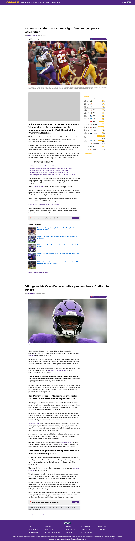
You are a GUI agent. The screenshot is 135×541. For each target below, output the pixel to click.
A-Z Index (69, 532)
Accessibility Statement (52, 532)
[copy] (38, 39)
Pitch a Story (49, 529)
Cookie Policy (102, 529)
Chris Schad (31, 293)
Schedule (34, 2)
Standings (41, 2)
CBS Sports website (37, 187)
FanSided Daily (33, 529)
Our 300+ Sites (85, 526)
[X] (122, 2)
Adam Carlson (32, 35)
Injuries (53, 2)
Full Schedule (88, 153)
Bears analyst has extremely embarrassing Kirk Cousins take (49, 170)
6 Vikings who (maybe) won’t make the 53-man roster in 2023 (49, 172)
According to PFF (33, 423)
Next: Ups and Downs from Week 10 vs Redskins (43, 205)
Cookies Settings (86, 532)
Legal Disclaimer (34, 532)
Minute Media (20, 536)
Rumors (27, 2)
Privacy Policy (70, 529)
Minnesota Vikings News (41, 272)
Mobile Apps (102, 526)
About (30, 526)
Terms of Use (85, 529)
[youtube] (125, 2)
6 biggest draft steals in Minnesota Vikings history (45, 166)
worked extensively (65, 442)
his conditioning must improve (57, 370)
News (22, 2)
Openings (48, 526)
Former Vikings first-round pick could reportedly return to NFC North (51, 168)
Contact (68, 526)
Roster (48, 2)
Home (30, 272)
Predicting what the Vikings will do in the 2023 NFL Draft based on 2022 (52, 175)
